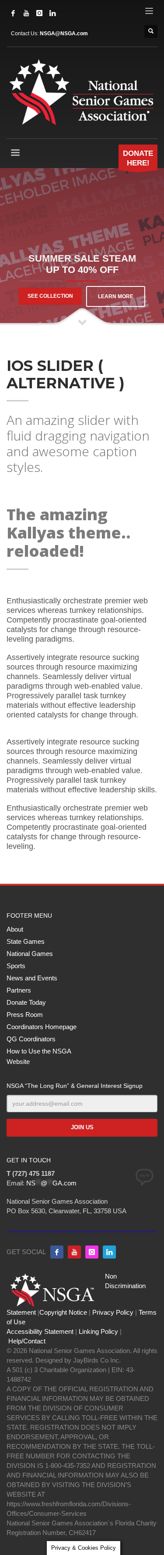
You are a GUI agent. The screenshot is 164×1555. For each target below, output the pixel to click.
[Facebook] (13, 13)
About (15, 929)
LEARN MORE (115, 296)
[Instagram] (39, 13)
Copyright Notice (63, 1312)
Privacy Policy (112, 1312)
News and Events (32, 978)
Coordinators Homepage (42, 1026)
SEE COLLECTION (50, 296)
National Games (30, 953)
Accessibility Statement (40, 1331)
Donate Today (26, 1002)
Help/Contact (26, 1341)
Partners (19, 990)
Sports (16, 965)
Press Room (25, 1014)
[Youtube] (74, 1252)
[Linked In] (52, 13)
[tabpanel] (82, 247)
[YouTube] (26, 13)
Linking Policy (98, 1331)
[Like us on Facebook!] (56, 1252)
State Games (26, 941)
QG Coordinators (31, 1039)
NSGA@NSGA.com (64, 33)
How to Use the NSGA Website (39, 1056)
